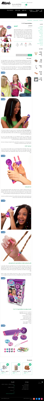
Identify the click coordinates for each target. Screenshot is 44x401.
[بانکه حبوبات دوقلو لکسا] (16, 367)
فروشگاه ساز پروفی (3, 398)
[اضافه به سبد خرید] (30, 364)
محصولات (37, 10)
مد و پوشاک (41, 29)
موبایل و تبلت (41, 26)
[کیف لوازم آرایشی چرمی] (27, 367)
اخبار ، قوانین (24, 10)
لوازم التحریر (41, 42)
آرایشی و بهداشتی (40, 30)
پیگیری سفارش (17, 10)
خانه (41, 10)
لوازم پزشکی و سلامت (40, 43)
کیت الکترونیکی (41, 40)
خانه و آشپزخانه (41, 32)
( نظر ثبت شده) (30, 27)
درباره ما (41, 11)
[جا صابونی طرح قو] (4, 367)
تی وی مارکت (41, 36)
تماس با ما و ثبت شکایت (34, 11)
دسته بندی (31, 10)
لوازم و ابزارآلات (41, 39)
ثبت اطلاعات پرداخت (10, 10)
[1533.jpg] (6, 31)
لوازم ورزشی (41, 33)
